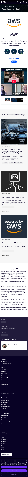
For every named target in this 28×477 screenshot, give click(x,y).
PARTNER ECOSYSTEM (9, 6)
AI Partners (3, 404)
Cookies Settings (14, 474)
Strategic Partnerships (13, 347)
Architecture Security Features (7, 393)
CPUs (2, 365)
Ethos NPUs (3, 369)
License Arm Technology (6, 379)
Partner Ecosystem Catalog (11, 9)
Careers (2, 443)
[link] (3, 2)
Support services (4, 425)
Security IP (3, 371)
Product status (4, 423)
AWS (14, 35)
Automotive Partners (5, 406)
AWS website (13, 58)
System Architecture (5, 391)
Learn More (5, 166)
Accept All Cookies (14, 470)
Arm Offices (3, 439)
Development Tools (5, 377)
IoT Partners (3, 408)
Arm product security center (7, 421)
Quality (2, 445)
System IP (3, 375)
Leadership (3, 435)
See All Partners (4, 402)
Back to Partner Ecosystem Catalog (10, 16)
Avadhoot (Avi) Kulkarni (14, 344)
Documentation (4, 415)
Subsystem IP (4, 373)
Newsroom (3, 441)
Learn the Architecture (6, 387)
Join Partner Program (5, 400)
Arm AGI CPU (4, 361)
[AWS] (14, 23)
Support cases (4, 419)
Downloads (3, 417)
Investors (3, 437)
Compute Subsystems (6, 363)
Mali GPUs (3, 367)
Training (2, 427)
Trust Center (3, 447)
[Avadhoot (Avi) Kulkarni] (4, 346)
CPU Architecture (5, 389)
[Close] (26, 460)
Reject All (14, 466)
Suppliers (3, 449)
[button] (14, 62)
